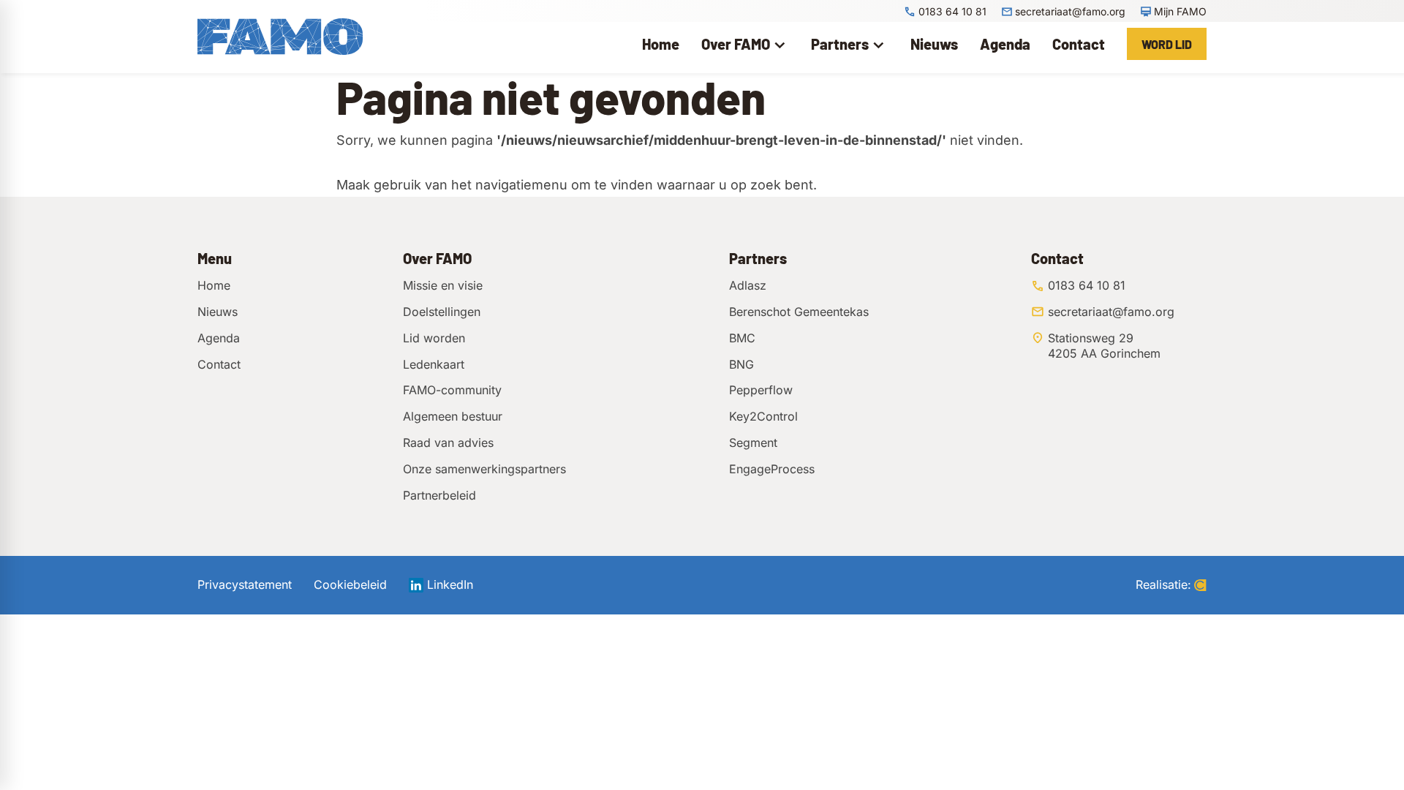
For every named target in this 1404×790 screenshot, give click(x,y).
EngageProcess (772, 469)
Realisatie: (1163, 585)
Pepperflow (761, 390)
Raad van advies (448, 442)
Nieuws (217, 311)
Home (213, 285)
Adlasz (747, 285)
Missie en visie (443, 285)
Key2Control (763, 416)
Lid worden (434, 338)
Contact (219, 364)
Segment (753, 442)
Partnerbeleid (439, 495)
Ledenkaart (433, 364)
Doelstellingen (441, 311)
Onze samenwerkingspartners (484, 469)
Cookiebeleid (350, 585)
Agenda (218, 338)
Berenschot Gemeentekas (799, 311)
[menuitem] (660, 44)
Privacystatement (244, 585)
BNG (741, 364)
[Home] (280, 36)
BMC (742, 338)
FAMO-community (452, 390)
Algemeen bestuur (452, 416)
